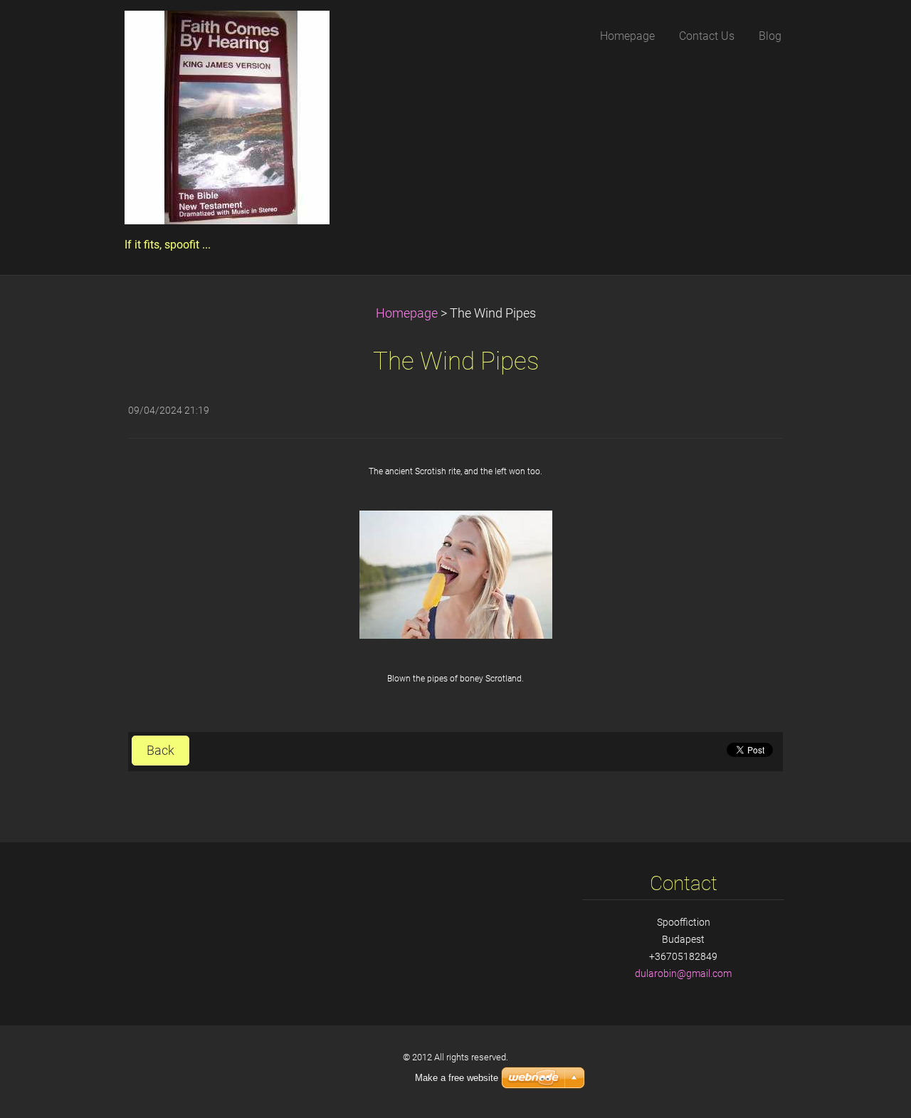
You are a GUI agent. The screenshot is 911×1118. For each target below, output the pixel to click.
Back (160, 750)
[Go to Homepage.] (227, 122)
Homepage (407, 313)
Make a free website (456, 1077)
